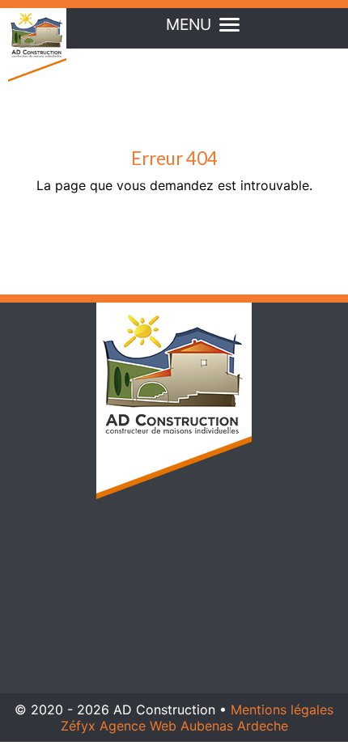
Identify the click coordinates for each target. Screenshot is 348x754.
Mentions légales (282, 709)
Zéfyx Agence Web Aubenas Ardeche (174, 726)
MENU (188, 24)
